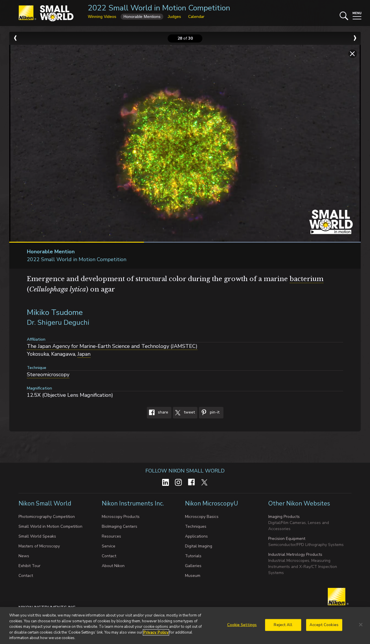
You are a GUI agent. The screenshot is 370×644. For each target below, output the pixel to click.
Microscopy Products (121, 516)
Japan (83, 353)
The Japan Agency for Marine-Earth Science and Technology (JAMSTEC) (112, 346)
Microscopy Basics (202, 516)
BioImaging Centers (119, 526)
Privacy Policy (156, 632)
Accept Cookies (324, 625)
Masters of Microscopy (39, 546)
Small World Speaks (37, 536)
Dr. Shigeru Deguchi (58, 322)
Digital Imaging (198, 546)
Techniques (195, 526)
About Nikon (113, 566)
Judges (174, 16)
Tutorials (193, 556)
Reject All (283, 625)
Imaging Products (284, 516)
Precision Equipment (286, 538)
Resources (111, 536)
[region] (185, 625)
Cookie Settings (242, 625)
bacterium (306, 279)
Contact (25, 575)
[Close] (360, 624)
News (23, 556)
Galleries (193, 566)
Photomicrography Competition (46, 516)
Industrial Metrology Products (295, 554)
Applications (196, 536)
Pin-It (214, 412)
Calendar (196, 16)
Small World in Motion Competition (50, 526)
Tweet (189, 412)
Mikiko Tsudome (55, 312)
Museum (192, 575)
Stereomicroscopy (48, 374)
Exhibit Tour (29, 566)
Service (108, 546)
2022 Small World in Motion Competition (159, 8)
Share (162, 412)
